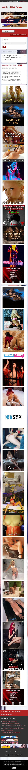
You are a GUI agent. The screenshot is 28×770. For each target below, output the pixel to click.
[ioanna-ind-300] (13, 580)
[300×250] (13, 103)
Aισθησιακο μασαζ (6, 721)
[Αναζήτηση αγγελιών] (4, 47)
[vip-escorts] (13, 125)
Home (2, 711)
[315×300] (14, 225)
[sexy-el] (13, 405)
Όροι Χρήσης (18, 711)
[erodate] (13, 243)
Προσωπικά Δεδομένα (7, 714)
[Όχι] (26, 765)
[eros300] (13, 266)
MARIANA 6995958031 (7, 723)
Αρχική (3, 51)
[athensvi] (13, 514)
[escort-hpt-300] (13, 558)
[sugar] (14, 358)
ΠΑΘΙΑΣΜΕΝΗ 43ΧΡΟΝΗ (8, 732)
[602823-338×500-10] (13, 621)
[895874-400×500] (13, 648)
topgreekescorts (5, 68)
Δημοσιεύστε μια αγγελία (18, 35)
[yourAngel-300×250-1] (13, 179)
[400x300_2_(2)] (13, 282)
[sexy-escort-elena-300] (13, 596)
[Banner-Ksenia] (13, 449)
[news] (13, 427)
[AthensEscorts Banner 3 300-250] (13, 143)
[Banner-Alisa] (13, 536)
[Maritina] (13, 351)
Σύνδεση (24, 1)
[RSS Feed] (2, 1)
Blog (13, 711)
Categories (7, 711)
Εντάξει (14, 767)
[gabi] (13, 386)
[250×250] (11, 688)
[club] (13, 470)
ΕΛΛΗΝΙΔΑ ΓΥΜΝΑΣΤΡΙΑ (9, 65)
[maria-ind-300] (13, 329)
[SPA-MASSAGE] (13, 492)
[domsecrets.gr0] (13, 670)
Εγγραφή (20, 1)
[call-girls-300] (13, 204)
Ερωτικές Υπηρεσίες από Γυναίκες (10, 67)
